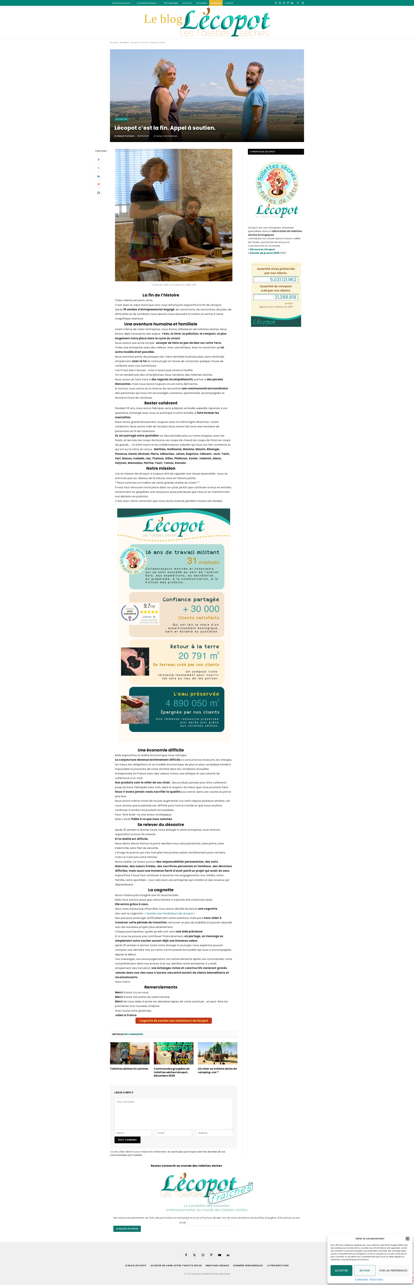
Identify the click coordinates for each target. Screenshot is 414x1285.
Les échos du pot (121, 3)
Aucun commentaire (166, 136)
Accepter (341, 1270)
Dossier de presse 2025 (264, 253)
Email (183, 1222)
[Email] (98, 192)
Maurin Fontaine (125, 136)
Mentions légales (217, 1265)
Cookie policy (361, 1279)
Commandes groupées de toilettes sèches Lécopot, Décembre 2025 (172, 1072)
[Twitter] (98, 168)
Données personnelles (248, 1265)
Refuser (365, 1270)
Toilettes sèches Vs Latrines (129, 1069)
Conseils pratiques (147, 3)
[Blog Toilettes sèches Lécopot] (207, 22)
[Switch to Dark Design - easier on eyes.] (298, 3)
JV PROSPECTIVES (278, 1265)
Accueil (113, 42)
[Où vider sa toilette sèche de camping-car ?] (217, 1053)
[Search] (302, 3)
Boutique (216, 3)
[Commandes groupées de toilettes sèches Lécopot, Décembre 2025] (173, 1053)
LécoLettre (201, 3)
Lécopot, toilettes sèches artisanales (211, 1273)
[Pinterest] (98, 184)
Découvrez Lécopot (262, 249)
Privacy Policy (376, 1279)
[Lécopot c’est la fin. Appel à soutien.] (207, 95)
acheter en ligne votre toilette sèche (176, 1265)
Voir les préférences (393, 1270)
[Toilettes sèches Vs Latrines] (130, 1053)
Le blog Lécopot (136, 1265)
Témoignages (170, 3)
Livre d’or (187, 3)
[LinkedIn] (98, 176)
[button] (407, 1238)
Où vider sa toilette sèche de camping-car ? (217, 1070)
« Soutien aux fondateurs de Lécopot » (170, 913)
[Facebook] (98, 159)
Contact (229, 3)
